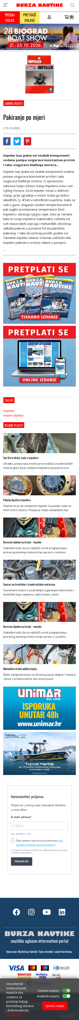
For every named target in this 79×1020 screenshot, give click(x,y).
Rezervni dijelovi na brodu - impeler (22, 542)
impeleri (9, 411)
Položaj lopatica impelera (17, 500)
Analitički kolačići (48, 996)
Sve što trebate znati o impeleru (20, 458)
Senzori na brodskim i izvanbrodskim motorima (29, 584)
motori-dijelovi (13, 415)
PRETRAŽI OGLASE (29, 17)
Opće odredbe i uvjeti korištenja (55, 952)
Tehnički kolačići (48, 991)
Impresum (11, 952)
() (71, 17)
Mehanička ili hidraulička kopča (20, 669)
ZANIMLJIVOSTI (13, 103)
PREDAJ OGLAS (10, 17)
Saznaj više (13, 1015)
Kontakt (34, 952)
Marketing (23, 952)
